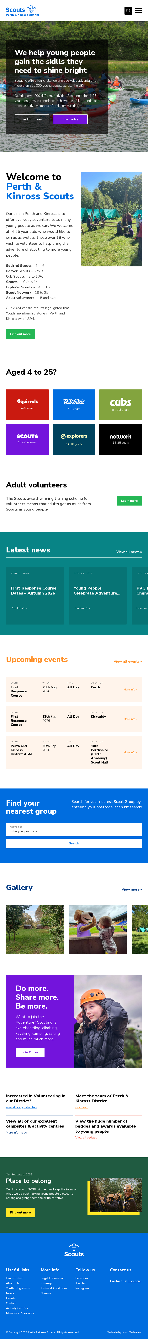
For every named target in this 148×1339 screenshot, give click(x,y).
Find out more (32, 119)
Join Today (70, 119)
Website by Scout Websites (124, 1332)
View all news (128, 552)
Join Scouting (14, 1278)
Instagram (82, 1288)
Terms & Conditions (54, 1288)
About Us (12, 1283)
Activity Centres (17, 1308)
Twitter (80, 1283)
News (10, 1293)
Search (74, 843)
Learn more (129, 501)
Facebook (81, 1278)
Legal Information (52, 1278)
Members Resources (20, 1313)
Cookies (46, 1293)
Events (11, 1298)
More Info (129, 689)
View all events (127, 661)
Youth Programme (18, 1288)
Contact (11, 1303)
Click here (134, 1281)
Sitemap (46, 1283)
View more (131, 889)
